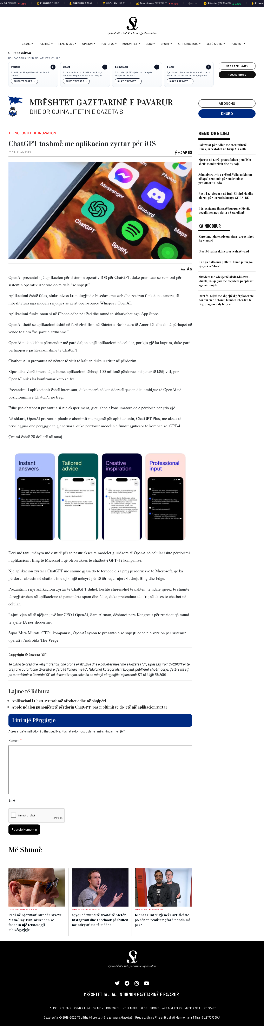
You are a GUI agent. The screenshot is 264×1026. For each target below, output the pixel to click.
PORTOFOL (113, 1008)
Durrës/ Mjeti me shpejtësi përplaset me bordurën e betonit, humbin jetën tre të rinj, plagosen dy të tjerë (226, 300)
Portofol (107, 43)
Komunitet (130, 43)
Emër (12, 800)
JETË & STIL (193, 1008)
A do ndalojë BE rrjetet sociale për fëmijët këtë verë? (133, 74)
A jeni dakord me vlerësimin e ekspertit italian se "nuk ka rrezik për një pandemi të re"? (188, 74)
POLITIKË (65, 1008)
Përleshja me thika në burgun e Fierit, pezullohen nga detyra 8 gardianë (224, 210)
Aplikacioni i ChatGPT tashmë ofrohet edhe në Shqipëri (59, 700)
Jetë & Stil (214, 43)
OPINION (98, 1008)
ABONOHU (227, 103)
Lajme (26, 43)
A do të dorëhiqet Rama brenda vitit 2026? (30, 74)
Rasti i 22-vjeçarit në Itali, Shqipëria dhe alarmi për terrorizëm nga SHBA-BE (225, 196)
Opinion (87, 43)
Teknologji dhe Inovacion (32, 133)
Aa (183, 269)
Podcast (237, 43)
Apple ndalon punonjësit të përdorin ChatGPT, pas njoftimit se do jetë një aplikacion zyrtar (89, 707)
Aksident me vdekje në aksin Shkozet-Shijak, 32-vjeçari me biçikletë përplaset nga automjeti (225, 281)
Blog (149, 43)
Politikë (44, 43)
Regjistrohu (237, 74)
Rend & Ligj (66, 43)
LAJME (52, 1008)
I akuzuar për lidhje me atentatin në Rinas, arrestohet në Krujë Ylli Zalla (222, 147)
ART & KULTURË (172, 1008)
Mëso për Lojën (237, 66)
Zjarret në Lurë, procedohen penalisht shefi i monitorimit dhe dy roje (224, 162)
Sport (165, 43)
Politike (15, 66)
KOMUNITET (130, 1008)
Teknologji (121, 66)
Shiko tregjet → (24, 81)
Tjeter (170, 66)
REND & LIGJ (82, 1008)
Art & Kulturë (188, 43)
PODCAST (210, 1008)
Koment (15, 740)
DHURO (227, 113)
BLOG (143, 1008)
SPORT (154, 1008)
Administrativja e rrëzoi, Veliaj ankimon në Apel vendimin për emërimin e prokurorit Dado (225, 179)
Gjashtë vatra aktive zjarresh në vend (223, 251)
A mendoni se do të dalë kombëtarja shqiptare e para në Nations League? (83, 74)
